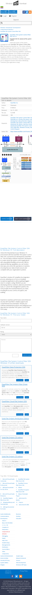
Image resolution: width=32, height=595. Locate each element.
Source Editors (6, 549)
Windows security (25, 127)
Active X (4, 520)
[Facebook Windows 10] (12, 576)
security (20, 119)
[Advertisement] (16, 80)
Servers (18, 560)
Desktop (18, 516)
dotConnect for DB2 (24, 504)
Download (20, 380)
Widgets (2, 565)
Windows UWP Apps (21, 565)
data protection (22, 121)
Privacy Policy (24, 571)
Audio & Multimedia (5, 514)
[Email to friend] (30, 12)
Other (3, 551)
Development (16, 27)
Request (29, 121)
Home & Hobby (4, 558)
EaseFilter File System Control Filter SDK (10, 31)
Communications (4, 516)
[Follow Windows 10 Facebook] (24, 12)
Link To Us (8, 571)
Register (14, 16)
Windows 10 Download (6, 27)
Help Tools (5, 540)
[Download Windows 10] (16, 2)
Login (5, 16)
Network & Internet (21, 558)
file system (20, 124)
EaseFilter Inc (14, 119)
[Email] (20, 576)
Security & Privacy (5, 560)
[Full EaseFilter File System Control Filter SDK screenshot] (16, 143)
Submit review (27, 355)
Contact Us (8, 573)
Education (18, 518)
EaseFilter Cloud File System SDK (14, 401)
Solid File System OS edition (12, 437)
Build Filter (16, 127)
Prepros (21, 502)
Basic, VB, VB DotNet (7, 523)
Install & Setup (6, 542)
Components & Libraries (6, 29)
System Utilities (4, 562)
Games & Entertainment (6, 556)
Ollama (20, 487)
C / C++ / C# (5, 525)
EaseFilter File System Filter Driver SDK (15, 385)
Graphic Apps (19, 556)
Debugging (5, 536)
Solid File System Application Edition (15, 418)
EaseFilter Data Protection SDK (13, 367)
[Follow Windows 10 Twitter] (27, 12)
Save (26, 380)
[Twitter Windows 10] (16, 576)
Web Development (21, 562)
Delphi (3, 538)
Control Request (14, 129)
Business (18, 514)
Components (5, 553)
